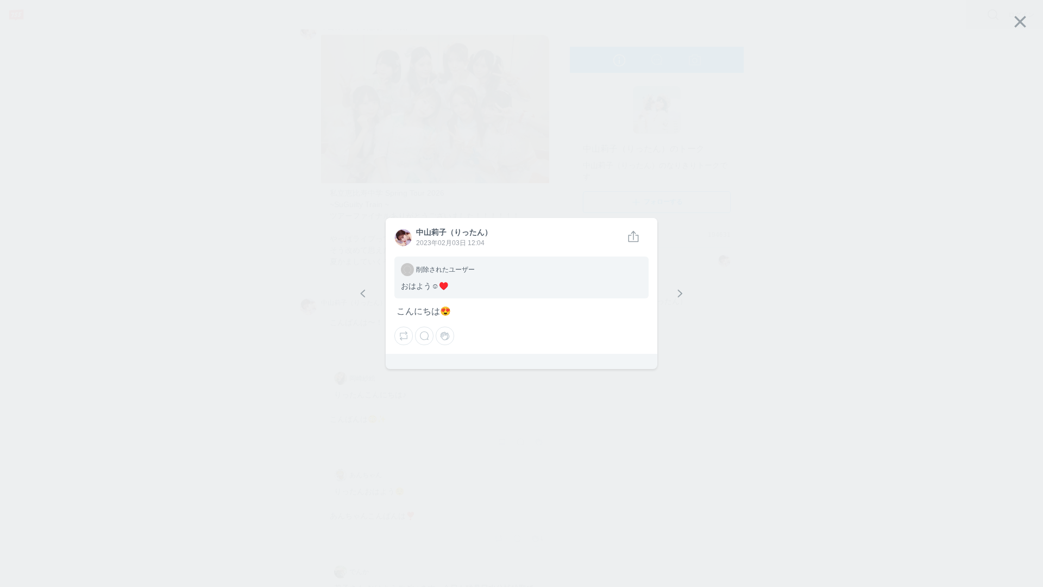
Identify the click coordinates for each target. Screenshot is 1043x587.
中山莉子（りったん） (402, 238)
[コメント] (424, 336)
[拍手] (445, 336)
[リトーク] (403, 336)
